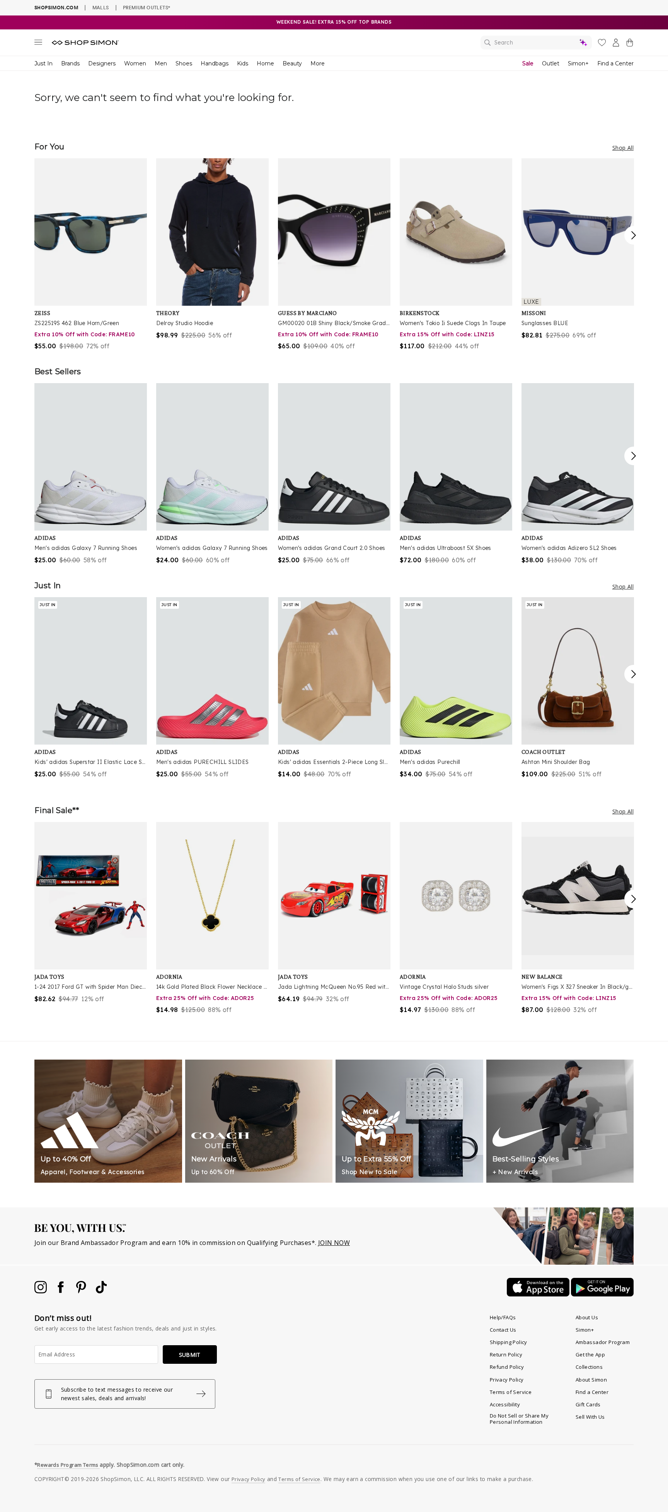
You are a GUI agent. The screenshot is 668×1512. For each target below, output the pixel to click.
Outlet (550, 63)
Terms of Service (511, 1392)
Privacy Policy (507, 1379)
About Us (587, 1317)
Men (161, 63)
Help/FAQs (503, 1317)
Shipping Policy (508, 1342)
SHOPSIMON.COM (56, 7)
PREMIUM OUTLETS (146, 7)
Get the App (590, 1354)
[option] (91, 254)
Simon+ (578, 63)
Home (265, 63)
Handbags (214, 63)
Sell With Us (590, 1416)
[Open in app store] (539, 1294)
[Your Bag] (630, 44)
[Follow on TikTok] (101, 1291)
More (317, 63)
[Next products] (633, 235)
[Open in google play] (602, 1294)
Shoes (184, 63)
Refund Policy (507, 1366)
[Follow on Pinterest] (82, 1291)
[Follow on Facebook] (61, 1291)
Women (135, 63)
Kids (242, 63)
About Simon (591, 1379)
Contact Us (503, 1329)
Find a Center (615, 63)
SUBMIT (190, 1354)
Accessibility (505, 1404)
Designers (102, 63)
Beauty (292, 63)
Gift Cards (588, 1404)
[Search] (536, 43)
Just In (43, 63)
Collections (589, 1366)
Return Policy (506, 1354)
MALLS (100, 7)
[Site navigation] (38, 43)
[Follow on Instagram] (41, 1291)
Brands (70, 63)
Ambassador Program (603, 1342)
